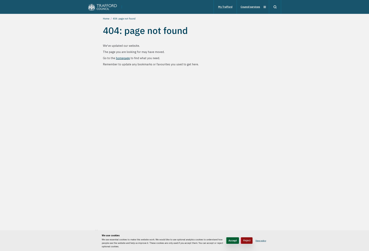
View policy (260, 240)
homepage (123, 58)
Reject (247, 240)
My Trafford (225, 7)
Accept (232, 240)
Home (106, 18)
